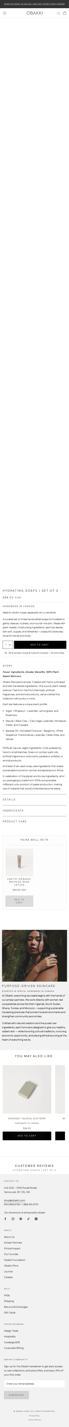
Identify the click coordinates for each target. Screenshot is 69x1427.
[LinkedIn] (36, 1219)
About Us (9, 1237)
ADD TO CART (19, 901)
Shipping (9, 1301)
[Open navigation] (4, 13)
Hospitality (10, 1336)
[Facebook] (5, 1219)
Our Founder (11, 1254)
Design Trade (11, 1331)
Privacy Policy (34, 1416)
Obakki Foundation (14, 1260)
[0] (64, 13)
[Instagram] (13, 1219)
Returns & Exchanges (16, 1307)
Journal (8, 1271)
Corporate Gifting (14, 1348)
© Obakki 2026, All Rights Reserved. (34, 1411)
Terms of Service (34, 1420)
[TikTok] (28, 1219)
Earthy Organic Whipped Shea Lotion (19, 882)
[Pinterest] (20, 1219)
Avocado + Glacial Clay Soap (27, 1118)
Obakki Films (11, 1266)
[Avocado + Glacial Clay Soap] (27, 1089)
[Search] (58, 13)
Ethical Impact (12, 1248)
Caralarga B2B (12, 1342)
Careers (8, 1277)
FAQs (7, 1295)
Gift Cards (9, 1312)
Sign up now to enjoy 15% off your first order (34, 4)
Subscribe (16, 1395)
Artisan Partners (13, 1242)
